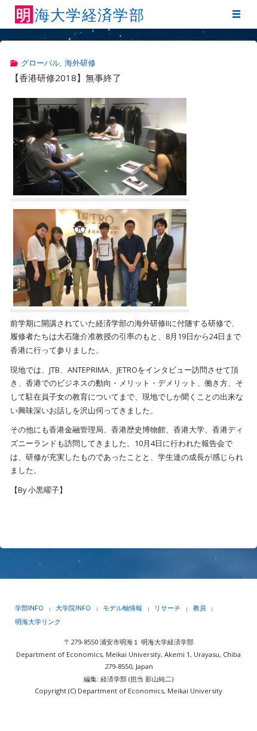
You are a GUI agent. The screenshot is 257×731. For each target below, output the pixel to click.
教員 (199, 607)
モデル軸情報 (122, 607)
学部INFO (29, 607)
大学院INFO (73, 607)
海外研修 (80, 63)
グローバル (40, 63)
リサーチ (167, 607)
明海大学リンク (38, 621)
